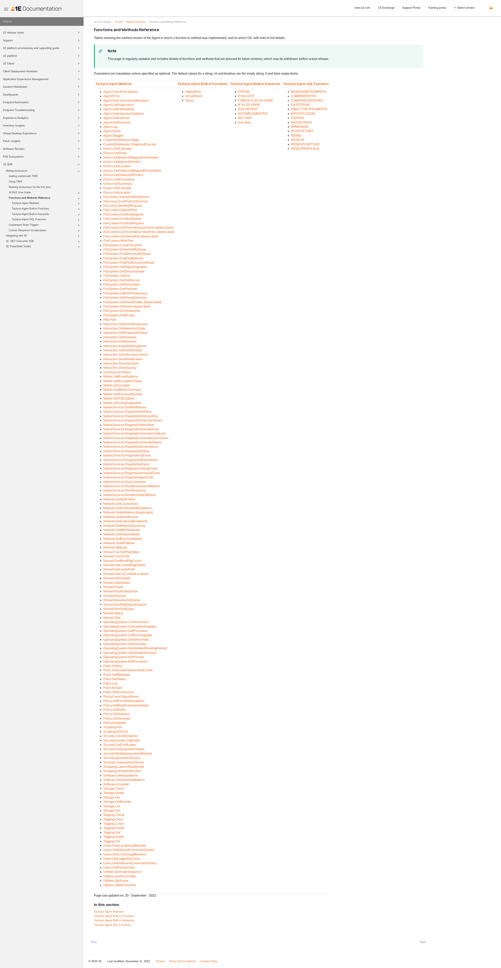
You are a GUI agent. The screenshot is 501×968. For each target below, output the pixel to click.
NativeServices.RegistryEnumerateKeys (131, 429)
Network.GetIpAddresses (120, 517)
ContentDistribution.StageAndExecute (129, 144)
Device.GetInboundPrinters (122, 161)
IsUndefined (193, 96)
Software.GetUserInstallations (124, 779)
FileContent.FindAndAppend (123, 214)
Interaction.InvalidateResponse (124, 346)
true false (244, 122)
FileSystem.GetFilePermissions (125, 293)
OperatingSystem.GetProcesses (125, 630)
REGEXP (297, 140)
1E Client (8, 63)
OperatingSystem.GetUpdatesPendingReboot (135, 648)
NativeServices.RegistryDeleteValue (128, 425)
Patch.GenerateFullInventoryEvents (128, 670)
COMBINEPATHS (303, 96)
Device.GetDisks (115, 153)
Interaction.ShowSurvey (119, 367)
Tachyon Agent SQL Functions (29, 219)
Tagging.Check (113, 814)
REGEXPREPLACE (305, 148)
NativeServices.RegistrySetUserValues (130, 460)
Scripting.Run (112, 727)
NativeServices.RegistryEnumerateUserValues (135, 438)
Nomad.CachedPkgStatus (121, 552)
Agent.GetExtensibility (118, 109)
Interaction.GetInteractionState (124, 328)
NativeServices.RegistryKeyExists (127, 455)
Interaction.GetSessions (119, 337)
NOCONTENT (248, 109)
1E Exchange (386, 7)
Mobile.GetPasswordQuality (122, 394)
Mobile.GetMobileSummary (122, 389)
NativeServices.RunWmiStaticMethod (129, 495)
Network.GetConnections (120, 503)
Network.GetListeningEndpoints (125, 521)
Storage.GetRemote (117, 801)
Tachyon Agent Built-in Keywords (30, 214)
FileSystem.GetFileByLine (121, 280)
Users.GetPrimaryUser (119, 867)
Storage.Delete (113, 793)
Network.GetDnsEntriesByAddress (127, 508)
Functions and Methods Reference (29, 198)
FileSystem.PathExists (119, 315)
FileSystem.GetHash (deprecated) (126, 306)
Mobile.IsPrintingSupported (122, 403)
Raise (189, 100)
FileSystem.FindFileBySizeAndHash (128, 262)
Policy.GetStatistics (116, 714)
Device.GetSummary (117, 183)
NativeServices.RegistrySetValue (126, 464)
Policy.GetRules (114, 709)
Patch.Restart (112, 687)
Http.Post (109, 319)
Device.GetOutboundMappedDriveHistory (132, 170)
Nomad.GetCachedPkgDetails (124, 565)
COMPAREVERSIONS (307, 100)
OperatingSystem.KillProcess (123, 657)
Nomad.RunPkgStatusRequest (124, 604)
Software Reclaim (14, 148)
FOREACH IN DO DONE (255, 100)
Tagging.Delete (113, 828)
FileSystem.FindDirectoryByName (127, 253)
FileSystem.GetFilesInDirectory (125, 297)
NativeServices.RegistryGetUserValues (130, 446)
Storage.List (111, 806)
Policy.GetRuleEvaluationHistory (126, 705)
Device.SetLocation (117, 192)
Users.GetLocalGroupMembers (124, 854)
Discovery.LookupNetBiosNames (126, 196)
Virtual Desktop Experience (19, 133)
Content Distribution (15, 86)
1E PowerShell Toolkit (18, 246)
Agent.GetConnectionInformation (126, 100)
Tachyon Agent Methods (25, 203)
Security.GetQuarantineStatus (123, 749)
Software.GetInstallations (120, 775)
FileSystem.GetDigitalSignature (125, 267)
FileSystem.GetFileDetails (121, 284)
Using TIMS (15, 181)
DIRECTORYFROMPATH (309, 109)
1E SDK (8, 164)
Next (423, 942)
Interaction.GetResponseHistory (125, 332)
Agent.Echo (111, 96)
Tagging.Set (111, 841)
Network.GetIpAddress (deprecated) (128, 512)
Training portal (437, 7)
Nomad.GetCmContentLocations (126, 574)
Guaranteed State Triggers (24, 225)
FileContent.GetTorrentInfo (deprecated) (130, 236)
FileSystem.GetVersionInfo (121, 310)
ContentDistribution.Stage (121, 140)
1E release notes (13, 32)
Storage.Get (111, 797)
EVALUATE (246, 96)
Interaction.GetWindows (119, 341)
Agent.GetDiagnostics (118, 104)
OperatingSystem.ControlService (126, 622)
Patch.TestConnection (118, 692)
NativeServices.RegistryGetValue (126, 451)
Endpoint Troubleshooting (19, 110)
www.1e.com (362, 7)
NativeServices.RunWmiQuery (124, 490)
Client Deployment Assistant (20, 71)
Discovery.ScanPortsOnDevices (125, 201)
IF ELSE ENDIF (249, 104)
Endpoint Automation (16, 102)
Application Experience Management (25, 79)
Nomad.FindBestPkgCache (122, 560)
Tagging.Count (113, 823)
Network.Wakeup (115, 547)
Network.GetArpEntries (119, 499)
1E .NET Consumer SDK (20, 241)
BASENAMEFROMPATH (308, 91)
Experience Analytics (15, 117)
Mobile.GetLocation (116, 385)
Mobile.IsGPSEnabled (118, 398)
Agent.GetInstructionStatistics (123, 113)
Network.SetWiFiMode (119, 543)
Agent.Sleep (112, 131)
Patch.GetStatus (114, 679)
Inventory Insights (14, 125)
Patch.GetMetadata (116, 674)
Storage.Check (113, 788)
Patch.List (110, 683)
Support (8, 40)
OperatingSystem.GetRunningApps (127, 635)
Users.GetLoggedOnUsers (121, 858)
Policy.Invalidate (114, 722)
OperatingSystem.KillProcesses (125, 661)
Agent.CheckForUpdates (120, 91)
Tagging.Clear (113, 819)
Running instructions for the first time (30, 187)
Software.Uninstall (116, 784)
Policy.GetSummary (117, 718)
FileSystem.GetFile (116, 275)
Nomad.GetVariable (117, 578)
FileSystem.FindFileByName (123, 258)
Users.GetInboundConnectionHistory (128, 850)
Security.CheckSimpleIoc (120, 736)
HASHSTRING (301, 122)
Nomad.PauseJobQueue (120, 591)
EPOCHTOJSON (303, 113)
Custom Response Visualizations (27, 230)
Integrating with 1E (16, 235)
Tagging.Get (111, 832)
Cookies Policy (209, 961)
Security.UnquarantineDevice (123, 762)
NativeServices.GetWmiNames (124, 407)
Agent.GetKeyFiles (116, 118)
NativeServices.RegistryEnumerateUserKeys (134, 433)
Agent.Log (110, 126)
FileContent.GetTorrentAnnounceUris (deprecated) (138, 227)
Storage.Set (111, 810)
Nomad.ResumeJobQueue (122, 600)
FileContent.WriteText (118, 240)
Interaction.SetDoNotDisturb (122, 350)
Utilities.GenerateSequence (122, 871)
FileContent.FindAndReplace (123, 223)
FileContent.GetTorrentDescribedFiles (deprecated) (138, 232)
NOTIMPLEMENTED (253, 113)
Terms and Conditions (182, 961)
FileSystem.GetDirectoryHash (124, 271)
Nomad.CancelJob (116, 556)
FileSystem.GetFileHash (120, 288)
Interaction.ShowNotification (122, 359)
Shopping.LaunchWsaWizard (123, 766)
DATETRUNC (301, 104)
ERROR (244, 91)
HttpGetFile (193, 91)
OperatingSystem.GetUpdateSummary (130, 652)
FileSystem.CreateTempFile (122, 245)
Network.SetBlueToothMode (122, 538)
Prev (94, 942)
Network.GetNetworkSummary (124, 525)
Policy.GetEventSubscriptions (123, 701)
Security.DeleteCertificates (121, 740)
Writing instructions (17, 171)
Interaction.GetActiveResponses (125, 324)
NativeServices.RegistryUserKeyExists (130, 468)
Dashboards (10, 94)
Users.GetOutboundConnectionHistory (130, 863)
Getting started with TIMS (23, 176)
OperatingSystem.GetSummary (124, 644)
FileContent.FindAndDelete (122, 218)
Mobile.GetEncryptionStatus (122, 381)
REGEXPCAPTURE (305, 144)
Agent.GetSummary (117, 122)
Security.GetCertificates (119, 744)
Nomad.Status (113, 613)
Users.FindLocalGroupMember (124, 845)
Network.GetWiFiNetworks (121, 530)
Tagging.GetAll (113, 836)
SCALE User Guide (20, 192)
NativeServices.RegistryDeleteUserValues (132, 420)
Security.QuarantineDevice (122, 758)
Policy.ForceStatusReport (121, 696)
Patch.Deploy (112, 666)
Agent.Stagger (113, 135)
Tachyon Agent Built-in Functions (30, 208)
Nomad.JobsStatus (116, 582)
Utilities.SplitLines (115, 880)
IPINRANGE (299, 126)
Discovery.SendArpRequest (122, 205)
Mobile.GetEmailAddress (120, 376)
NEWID (296, 135)
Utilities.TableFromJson (119, 885)
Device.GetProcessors (118, 179)
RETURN (245, 118)
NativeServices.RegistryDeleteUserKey (130, 416)
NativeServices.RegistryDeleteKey (127, 411)
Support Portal (411, 7)
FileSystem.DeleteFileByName (124, 249)
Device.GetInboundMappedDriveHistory (131, 157)
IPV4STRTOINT (302, 131)
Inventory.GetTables (117, 372)
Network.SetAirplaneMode (121, 534)
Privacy (160, 961)
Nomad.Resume (114, 595)
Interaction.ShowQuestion (121, 363)
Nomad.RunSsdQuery (118, 609)
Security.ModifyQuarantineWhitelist (127, 753)
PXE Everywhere (13, 156)
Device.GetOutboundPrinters (123, 175)
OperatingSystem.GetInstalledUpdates (130, 626)
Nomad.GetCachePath (119, 569)
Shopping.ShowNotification (122, 771)
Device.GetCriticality (117, 148)
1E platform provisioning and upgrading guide (31, 48)
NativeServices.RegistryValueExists (128, 477)
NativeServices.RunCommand (124, 482)
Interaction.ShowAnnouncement (125, 354)
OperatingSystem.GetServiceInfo (126, 639)
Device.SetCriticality (117, 188)
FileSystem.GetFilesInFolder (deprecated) (132, 302)
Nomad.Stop (112, 617)
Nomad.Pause (113, 587)
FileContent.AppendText (120, 210)
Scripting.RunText (115, 731)
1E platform (10, 55)
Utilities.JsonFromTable (119, 876)
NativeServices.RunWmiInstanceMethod (131, 486)
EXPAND (297, 118)
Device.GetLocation (117, 166)
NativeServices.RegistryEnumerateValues (132, 442)
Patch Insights (11, 141)
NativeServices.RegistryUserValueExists (131, 473)
